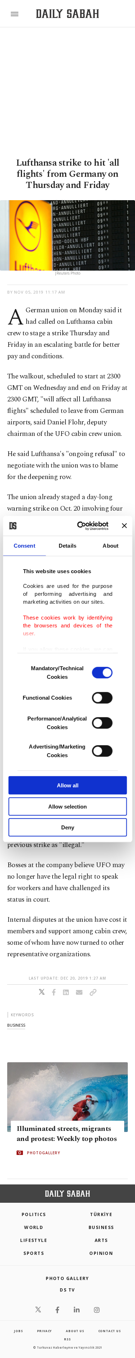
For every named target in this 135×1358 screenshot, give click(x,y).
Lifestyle (33, 1240)
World (33, 1227)
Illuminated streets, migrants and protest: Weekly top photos (67, 1133)
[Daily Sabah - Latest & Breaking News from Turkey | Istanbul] (67, 13)
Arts (101, 1240)
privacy (44, 1331)
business (16, 1025)
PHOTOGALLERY (43, 1152)
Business (101, 1227)
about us (75, 1331)
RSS (67, 1339)
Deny (67, 827)
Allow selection (67, 806)
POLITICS (34, 1214)
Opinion (101, 1253)
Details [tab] (67, 546)
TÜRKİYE (101, 1214)
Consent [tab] (24, 546)
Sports (33, 1253)
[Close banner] (124, 525)
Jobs (18, 1331)
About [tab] (110, 546)
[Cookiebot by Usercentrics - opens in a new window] (80, 525)
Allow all (67, 785)
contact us (109, 1331)
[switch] (102, 698)
